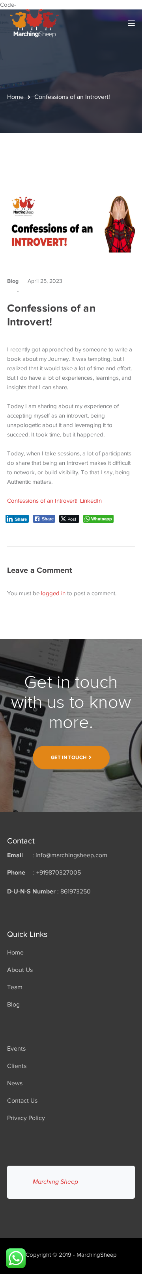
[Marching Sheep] (34, 22)
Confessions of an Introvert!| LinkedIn (54, 501)
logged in (53, 593)
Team (14, 987)
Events (16, 1048)
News (14, 1083)
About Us (20, 969)
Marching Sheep (55, 1182)
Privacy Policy (26, 1118)
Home (15, 96)
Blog (13, 281)
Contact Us (22, 1100)
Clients (16, 1066)
